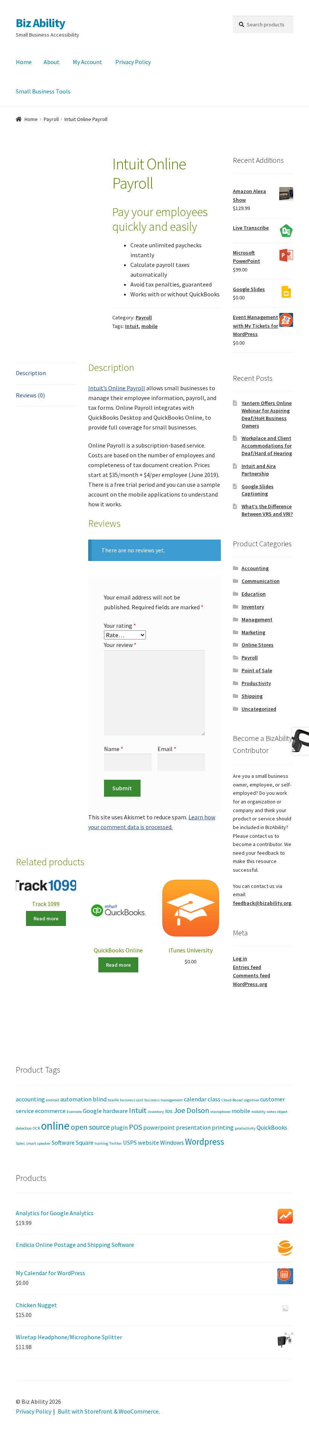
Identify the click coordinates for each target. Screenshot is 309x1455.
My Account (87, 62)
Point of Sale (257, 670)
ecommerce (50, 1111)
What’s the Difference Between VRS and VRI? (267, 510)
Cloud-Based (232, 1100)
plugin (119, 1127)
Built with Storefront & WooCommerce (108, 1411)
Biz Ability (40, 23)
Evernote (74, 1111)
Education (254, 593)
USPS (130, 1142)
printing (223, 1127)
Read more (46, 918)
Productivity (256, 683)
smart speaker (38, 1143)
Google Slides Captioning (258, 490)
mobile (149, 326)
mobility (258, 1111)
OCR (36, 1128)
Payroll (51, 119)
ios (169, 1111)
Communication (261, 581)
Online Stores (258, 644)
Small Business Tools (43, 91)
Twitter (115, 1143)
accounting (30, 1099)
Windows (172, 1142)
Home (24, 62)
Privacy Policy (133, 62)
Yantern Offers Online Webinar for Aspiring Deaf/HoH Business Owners (267, 414)
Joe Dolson (191, 1110)
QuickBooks (272, 1127)
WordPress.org (250, 984)
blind (100, 1099)
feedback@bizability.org (262, 903)
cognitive (251, 1100)
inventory (156, 1111)
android (52, 1100)
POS (135, 1126)
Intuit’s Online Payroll (116, 388)
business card (131, 1100)
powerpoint (159, 1127)
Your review (120, 645)
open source (90, 1126)
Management (257, 619)
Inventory (253, 606)
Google (92, 1111)
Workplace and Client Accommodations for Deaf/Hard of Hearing (267, 446)
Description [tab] (31, 373)
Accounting (255, 568)
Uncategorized (259, 708)
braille (113, 1100)
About (52, 62)
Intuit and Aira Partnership (259, 470)
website (148, 1142)
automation (76, 1099)
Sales (20, 1143)
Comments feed (251, 975)
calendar (195, 1099)
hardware (115, 1111)
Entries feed (247, 967)
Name (113, 749)
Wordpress (204, 1141)
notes (271, 1111)
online (55, 1126)
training (101, 1143)
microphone (220, 1111)
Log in (240, 958)
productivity (245, 1128)
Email (167, 749)
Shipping (252, 696)
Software (63, 1142)
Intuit (132, 326)
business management (163, 1100)
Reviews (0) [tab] (30, 395)
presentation (193, 1127)
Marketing (253, 632)
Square (84, 1142)
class (214, 1099)
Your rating (120, 625)
